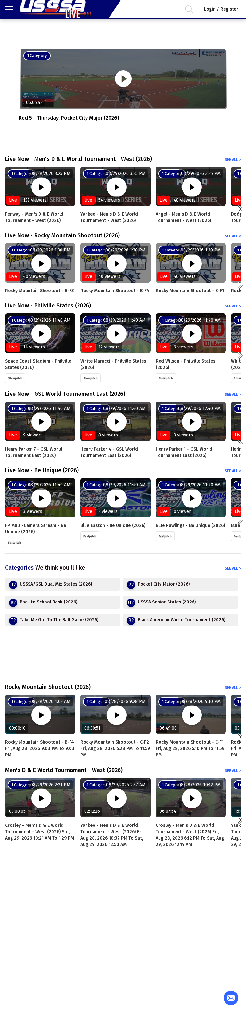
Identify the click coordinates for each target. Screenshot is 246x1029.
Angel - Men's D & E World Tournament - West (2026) (183, 217)
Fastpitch (14, 542)
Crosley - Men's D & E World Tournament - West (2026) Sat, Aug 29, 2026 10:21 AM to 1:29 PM (39, 832)
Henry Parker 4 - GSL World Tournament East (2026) (109, 452)
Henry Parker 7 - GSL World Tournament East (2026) (33, 452)
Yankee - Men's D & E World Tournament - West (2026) (109, 217)
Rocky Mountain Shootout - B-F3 (39, 290)
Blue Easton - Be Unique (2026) (112, 525)
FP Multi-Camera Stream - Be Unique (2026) (35, 529)
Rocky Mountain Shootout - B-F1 (190, 290)
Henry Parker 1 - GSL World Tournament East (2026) (184, 452)
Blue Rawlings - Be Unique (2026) (190, 525)
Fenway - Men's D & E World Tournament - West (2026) (34, 217)
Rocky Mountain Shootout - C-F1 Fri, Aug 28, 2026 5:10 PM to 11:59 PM (190, 748)
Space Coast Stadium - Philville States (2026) (38, 364)
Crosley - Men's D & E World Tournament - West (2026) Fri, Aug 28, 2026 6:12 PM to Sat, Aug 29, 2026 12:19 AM (190, 835)
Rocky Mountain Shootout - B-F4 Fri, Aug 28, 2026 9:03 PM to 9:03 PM (39, 748)
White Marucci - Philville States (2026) (113, 364)
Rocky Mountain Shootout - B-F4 (114, 290)
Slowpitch (15, 378)
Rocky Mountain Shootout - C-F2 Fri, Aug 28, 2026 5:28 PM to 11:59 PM (115, 748)
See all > (233, 159)
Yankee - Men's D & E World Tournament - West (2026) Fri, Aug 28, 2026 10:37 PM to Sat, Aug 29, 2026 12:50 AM (112, 835)
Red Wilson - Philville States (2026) (185, 364)
